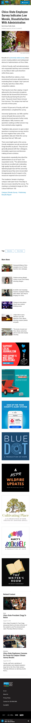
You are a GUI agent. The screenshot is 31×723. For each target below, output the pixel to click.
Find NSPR (6, 705)
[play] (2, 721)
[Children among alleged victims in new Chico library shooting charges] (7, 280)
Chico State (20, 251)
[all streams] (29, 721)
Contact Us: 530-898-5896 (10, 701)
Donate (25, 2)
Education (9, 251)
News (4, 613)
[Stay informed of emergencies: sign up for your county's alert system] (15, 415)
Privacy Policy (6, 698)
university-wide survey (17, 58)
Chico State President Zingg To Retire (14, 616)
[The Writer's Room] (15, 572)
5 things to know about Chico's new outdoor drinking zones (19, 304)
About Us (5, 694)
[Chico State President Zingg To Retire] (14, 603)
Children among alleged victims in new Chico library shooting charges (21, 279)
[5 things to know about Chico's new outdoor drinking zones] (7, 305)
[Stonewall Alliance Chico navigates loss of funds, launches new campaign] (7, 268)
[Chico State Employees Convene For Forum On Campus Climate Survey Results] (14, 641)
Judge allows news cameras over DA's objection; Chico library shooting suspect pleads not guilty (20, 318)
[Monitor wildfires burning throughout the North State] (15, 478)
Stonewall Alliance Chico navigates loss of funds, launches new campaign (20, 267)
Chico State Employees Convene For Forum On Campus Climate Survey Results (15, 655)
